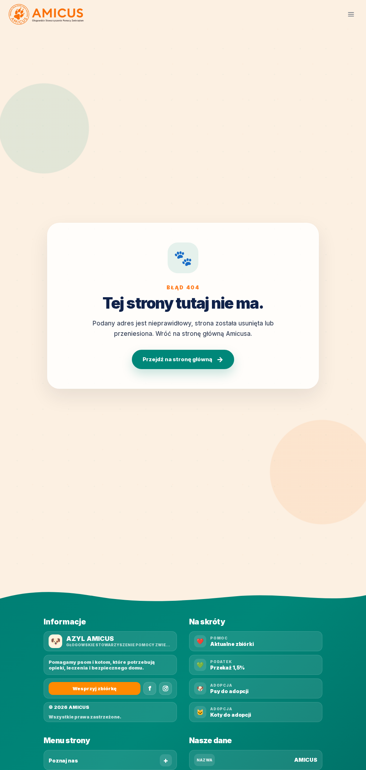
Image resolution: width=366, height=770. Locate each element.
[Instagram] (165, 688)
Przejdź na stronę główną (183, 359)
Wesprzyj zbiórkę (95, 688)
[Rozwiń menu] (350, 14)
